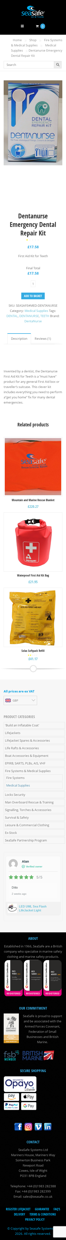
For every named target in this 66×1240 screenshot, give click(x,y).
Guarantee (42, 1209)
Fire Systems (15, 778)
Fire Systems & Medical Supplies (28, 771)
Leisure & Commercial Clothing (27, 825)
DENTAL (12, 316)
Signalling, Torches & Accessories (28, 810)
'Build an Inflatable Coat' (22, 725)
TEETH (44, 316)
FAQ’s (57, 1209)
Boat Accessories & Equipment (26, 755)
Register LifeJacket (18, 1209)
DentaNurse (33, 321)
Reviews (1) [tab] (43, 338)
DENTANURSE (29, 316)
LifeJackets (12, 733)
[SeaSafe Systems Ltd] (33, 15)
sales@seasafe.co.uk (37, 1196)
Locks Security (15, 794)
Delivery (19, 1214)
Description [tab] (19, 338)
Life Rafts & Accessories (22, 748)
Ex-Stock (11, 833)
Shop (32, 40)
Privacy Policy (35, 1219)
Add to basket (33, 296)
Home (17, 40)
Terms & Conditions (43, 1214)
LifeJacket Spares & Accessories (27, 740)
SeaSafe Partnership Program (26, 840)
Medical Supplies (36, 311)
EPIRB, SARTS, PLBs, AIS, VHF (25, 763)
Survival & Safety (17, 817)
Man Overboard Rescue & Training (29, 802)
